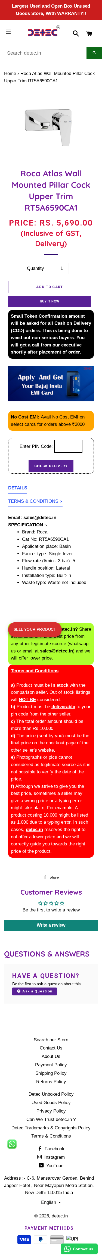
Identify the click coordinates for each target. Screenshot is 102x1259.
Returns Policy (51, 1081)
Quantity (35, 268)
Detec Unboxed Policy (51, 1094)
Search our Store (51, 1039)
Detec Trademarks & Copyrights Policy (51, 1127)
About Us (51, 1056)
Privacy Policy (51, 1111)
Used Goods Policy (51, 1102)
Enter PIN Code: (37, 446)
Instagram (54, 1157)
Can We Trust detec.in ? (51, 1119)
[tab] (17, 489)
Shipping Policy (51, 1073)
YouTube (54, 1165)
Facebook (53, 1148)
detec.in (60, 1216)
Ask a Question (37, 991)
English (48, 1202)
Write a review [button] (51, 925)
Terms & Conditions (51, 1136)
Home (10, 73)
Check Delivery (51, 466)
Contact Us (51, 1048)
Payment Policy (51, 1064)
